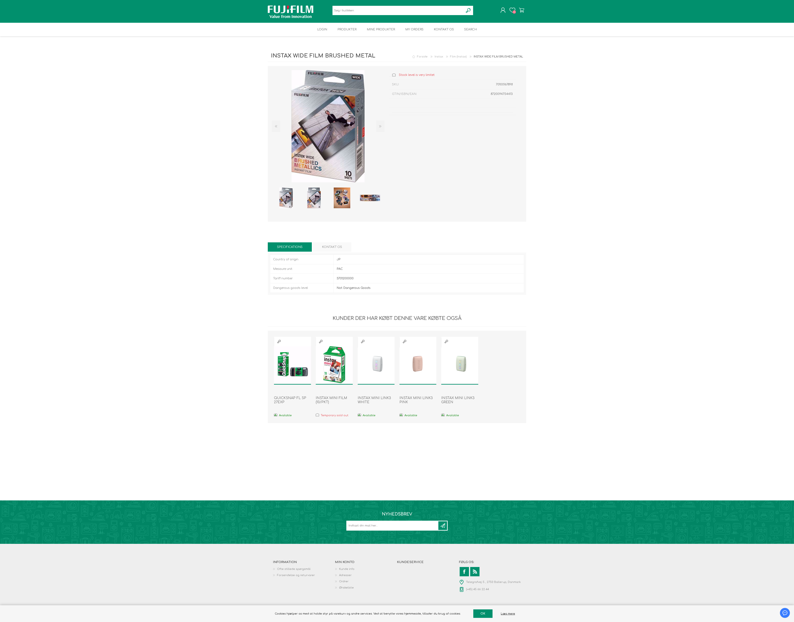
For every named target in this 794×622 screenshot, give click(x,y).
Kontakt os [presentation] (332, 247)
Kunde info (346, 569)
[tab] (290, 247)
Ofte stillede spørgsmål (294, 569)
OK (483, 613)
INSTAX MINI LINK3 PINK (416, 400)
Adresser (345, 575)
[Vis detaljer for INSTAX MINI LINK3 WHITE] (376, 364)
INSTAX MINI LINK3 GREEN (458, 400)
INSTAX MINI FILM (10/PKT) (331, 400)
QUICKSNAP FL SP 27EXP (290, 400)
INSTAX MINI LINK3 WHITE (374, 400)
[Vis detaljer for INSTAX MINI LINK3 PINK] (417, 364)
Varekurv (521, 10)
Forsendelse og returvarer (296, 575)
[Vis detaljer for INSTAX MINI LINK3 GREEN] (459, 364)
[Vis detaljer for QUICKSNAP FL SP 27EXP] (292, 364)
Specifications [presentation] (290, 247)
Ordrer (344, 581)
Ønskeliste (346, 587)
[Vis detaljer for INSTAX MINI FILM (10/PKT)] (334, 364)
